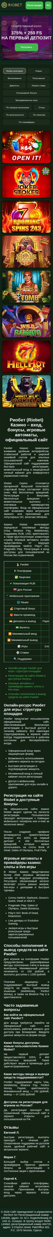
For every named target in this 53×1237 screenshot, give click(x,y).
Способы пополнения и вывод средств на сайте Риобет (27, 696)
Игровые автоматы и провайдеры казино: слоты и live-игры (26, 686)
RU (48, 5)
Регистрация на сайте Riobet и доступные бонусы (27, 677)
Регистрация (34, 5)
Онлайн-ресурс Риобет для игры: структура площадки (25, 670)
